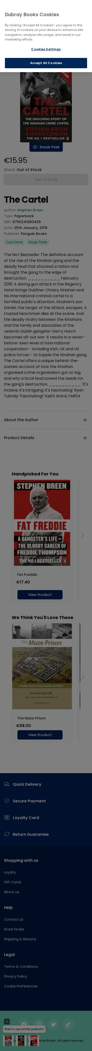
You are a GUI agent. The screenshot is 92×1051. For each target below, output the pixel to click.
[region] (46, 36)
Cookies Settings (46, 49)
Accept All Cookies (46, 63)
